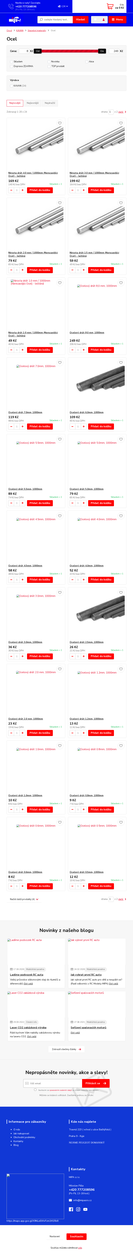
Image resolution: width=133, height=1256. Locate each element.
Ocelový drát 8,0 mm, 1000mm (87, 332)
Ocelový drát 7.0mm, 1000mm (25, 412)
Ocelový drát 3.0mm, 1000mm (25, 642)
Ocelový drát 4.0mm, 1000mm (87, 565)
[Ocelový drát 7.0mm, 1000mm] (35, 384)
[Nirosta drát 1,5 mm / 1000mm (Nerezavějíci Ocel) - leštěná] (97, 224)
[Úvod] (21, 20)
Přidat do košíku (40, 190)
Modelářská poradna (35, 969)
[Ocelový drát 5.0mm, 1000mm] (97, 461)
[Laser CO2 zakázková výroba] (36, 1004)
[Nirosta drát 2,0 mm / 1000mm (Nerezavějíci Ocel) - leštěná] (35, 224)
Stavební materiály (37, 30)
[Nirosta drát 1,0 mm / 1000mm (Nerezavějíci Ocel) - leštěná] (35, 304)
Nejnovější (14, 103)
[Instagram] (79, 1210)
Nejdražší (50, 103)
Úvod (9, 30)
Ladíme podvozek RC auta (26, 974)
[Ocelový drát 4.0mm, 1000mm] (97, 537)
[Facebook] (72, 1210)
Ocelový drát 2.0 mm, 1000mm (25, 718)
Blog (16, 1145)
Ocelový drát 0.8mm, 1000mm (87, 795)
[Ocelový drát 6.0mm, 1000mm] (97, 384)
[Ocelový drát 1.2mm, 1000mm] (97, 691)
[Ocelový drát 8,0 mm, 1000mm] (97, 304)
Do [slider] (102, 51)
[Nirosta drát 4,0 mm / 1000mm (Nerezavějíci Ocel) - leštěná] (35, 145)
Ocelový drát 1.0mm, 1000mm (25, 795)
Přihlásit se (93, 1083)
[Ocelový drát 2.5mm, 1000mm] (97, 614)
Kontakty (18, 1141)
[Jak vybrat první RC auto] (97, 952)
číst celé (28, 983)
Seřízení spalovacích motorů (88, 1027)
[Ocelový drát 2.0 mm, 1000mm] (35, 691)
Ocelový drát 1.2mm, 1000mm (87, 718)
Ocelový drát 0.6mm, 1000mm (25, 872)
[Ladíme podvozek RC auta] (36, 952)
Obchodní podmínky (24, 1137)
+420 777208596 (25, 6)
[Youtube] (87, 1210)
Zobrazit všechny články (64, 1049)
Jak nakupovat (21, 1133)
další (121, 112)
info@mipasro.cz (82, 1200)
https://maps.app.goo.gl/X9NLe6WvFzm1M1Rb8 (32, 1221)
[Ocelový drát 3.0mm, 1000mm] (35, 614)
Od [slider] (37, 51)
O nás (17, 1129)
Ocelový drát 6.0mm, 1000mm (87, 412)
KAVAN (19, 30)
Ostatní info (31, 1022)
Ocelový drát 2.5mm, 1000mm (87, 642)
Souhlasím (76, 1236)
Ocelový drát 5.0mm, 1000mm (87, 489)
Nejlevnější (33, 103)
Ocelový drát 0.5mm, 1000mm (87, 872)
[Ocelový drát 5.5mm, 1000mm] (35, 461)
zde (80, 1247)
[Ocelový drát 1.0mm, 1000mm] (35, 767)
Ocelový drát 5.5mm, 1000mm (25, 489)
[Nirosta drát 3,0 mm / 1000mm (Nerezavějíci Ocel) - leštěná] (97, 145)
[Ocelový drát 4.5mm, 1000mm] (35, 537)
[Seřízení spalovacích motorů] (97, 1004)
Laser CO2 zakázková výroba (28, 1027)
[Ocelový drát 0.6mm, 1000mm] (35, 844)
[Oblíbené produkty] (95, 19)
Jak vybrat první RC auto (86, 974)
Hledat (80, 19)
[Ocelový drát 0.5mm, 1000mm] (97, 844)
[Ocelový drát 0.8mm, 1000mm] (97, 767)
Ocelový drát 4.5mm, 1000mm (25, 565)
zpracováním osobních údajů (60, 1090)
